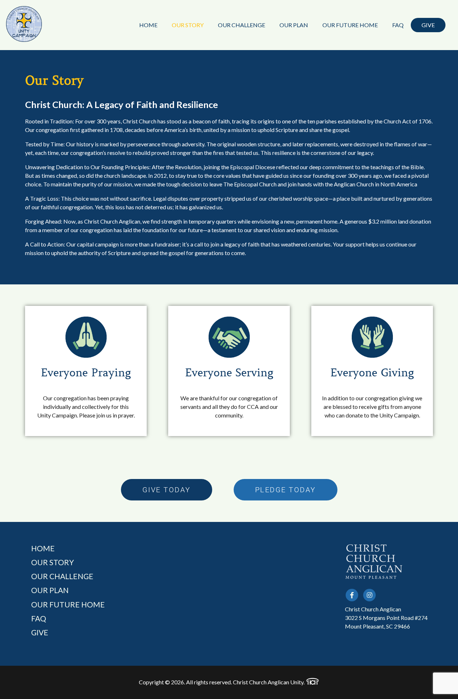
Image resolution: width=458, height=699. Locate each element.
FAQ (398, 24)
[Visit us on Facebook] (352, 595)
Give (428, 24)
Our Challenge (241, 24)
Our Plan (293, 24)
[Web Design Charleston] (313, 682)
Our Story (188, 24)
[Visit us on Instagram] (369, 595)
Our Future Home (350, 24)
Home (148, 24)
